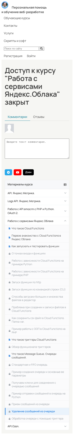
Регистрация (13, 56)
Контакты (10, 26)
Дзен (28, 172)
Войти (31, 56)
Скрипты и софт (15, 41)
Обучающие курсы (17, 18)
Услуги (8, 33)
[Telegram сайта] (8, 172)
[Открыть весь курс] (65, 185)
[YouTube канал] (17, 172)
